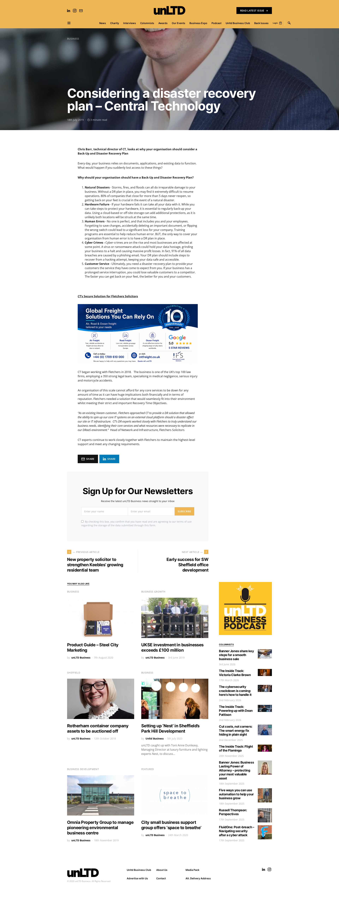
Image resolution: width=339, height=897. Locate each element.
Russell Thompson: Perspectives (233, 812)
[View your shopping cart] (280, 23)
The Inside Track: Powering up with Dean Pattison (236, 711)
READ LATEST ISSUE (252, 10)
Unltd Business (154, 738)
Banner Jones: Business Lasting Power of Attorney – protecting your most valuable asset (236, 770)
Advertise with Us (137, 878)
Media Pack (192, 869)
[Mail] (81, 10)
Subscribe (184, 511)
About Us (161, 869)
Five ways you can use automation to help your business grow (236, 794)
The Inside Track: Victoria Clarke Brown (235, 673)
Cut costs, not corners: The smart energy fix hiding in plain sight (235, 730)
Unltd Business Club (139, 869)
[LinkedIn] (68, 10)
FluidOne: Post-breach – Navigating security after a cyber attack (236, 831)
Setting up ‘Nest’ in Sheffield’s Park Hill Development (170, 728)
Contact (161, 878)
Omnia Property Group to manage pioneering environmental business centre (100, 827)
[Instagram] (74, 10)
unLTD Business (80, 657)
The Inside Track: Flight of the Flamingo (236, 748)
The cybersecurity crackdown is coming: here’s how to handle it (235, 691)
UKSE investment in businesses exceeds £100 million (172, 647)
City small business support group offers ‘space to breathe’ (171, 825)
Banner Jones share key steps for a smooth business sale (236, 655)
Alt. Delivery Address (198, 878)
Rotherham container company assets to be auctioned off (98, 728)
